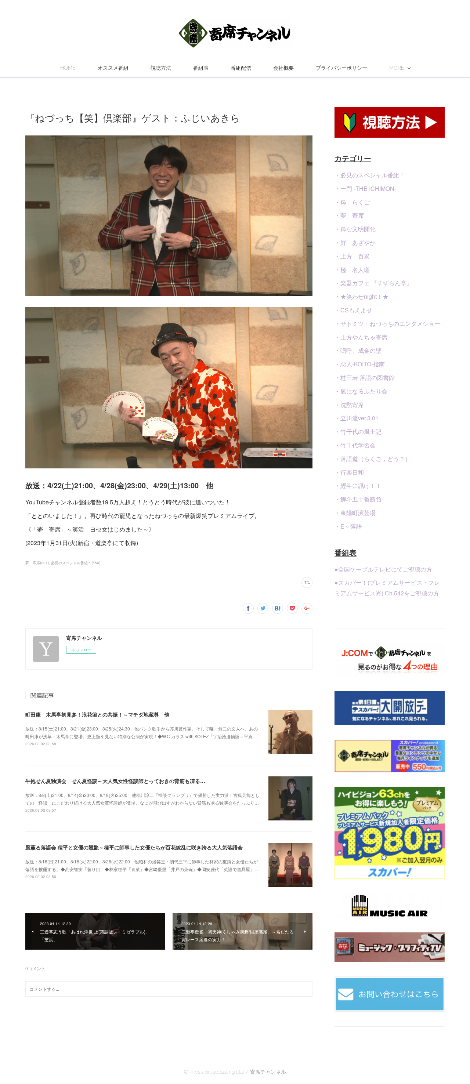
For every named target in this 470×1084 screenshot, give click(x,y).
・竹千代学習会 (355, 445)
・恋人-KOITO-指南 (360, 364)
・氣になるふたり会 (361, 391)
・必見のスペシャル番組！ (370, 175)
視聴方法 (161, 68)
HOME (68, 68)
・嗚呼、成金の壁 (358, 350)
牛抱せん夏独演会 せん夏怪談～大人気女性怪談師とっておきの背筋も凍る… (115, 780)
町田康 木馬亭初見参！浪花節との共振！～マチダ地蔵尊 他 (97, 714)
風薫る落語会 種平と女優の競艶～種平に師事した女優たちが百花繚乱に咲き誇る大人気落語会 (134, 847)
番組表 (201, 68)
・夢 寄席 (349, 215)
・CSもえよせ (353, 310)
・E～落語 (348, 526)
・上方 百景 (352, 256)
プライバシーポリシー (341, 68)
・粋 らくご (352, 202)
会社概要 (283, 68)
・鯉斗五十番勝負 (358, 499)
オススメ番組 (113, 68)
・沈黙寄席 (349, 404)
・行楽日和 (349, 472)
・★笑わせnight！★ (361, 296)
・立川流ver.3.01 (357, 418)
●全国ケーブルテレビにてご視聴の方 (383, 569)
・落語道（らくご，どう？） (373, 458)
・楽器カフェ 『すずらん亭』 (373, 283)
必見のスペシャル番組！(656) (75, 562)
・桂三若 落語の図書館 (365, 377)
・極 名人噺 (352, 269)
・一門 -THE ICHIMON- (365, 188)
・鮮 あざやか (355, 242)
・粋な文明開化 (355, 229)
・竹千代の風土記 (358, 431)
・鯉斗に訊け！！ (358, 485)
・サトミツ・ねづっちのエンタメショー (387, 323)
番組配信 (241, 68)
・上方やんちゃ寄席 (361, 337)
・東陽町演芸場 (355, 512)
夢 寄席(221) (37, 562)
